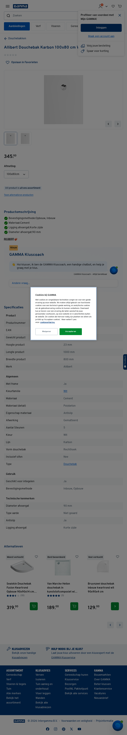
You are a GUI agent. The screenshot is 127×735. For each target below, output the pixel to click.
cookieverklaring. (47, 323)
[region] (63, 313)
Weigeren (46, 332)
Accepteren (70, 332)
